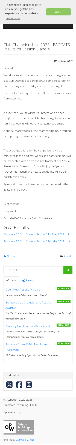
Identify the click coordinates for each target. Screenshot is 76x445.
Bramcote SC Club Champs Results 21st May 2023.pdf (36, 234)
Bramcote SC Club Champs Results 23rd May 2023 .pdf (37, 241)
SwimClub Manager (25, 439)
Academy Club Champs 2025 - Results (28, 326)
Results (67, 256)
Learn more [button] (13, 18)
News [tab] (13, 280)
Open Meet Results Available (22, 289)
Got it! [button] (58, 11)
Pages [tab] (29, 280)
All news (11, 256)
